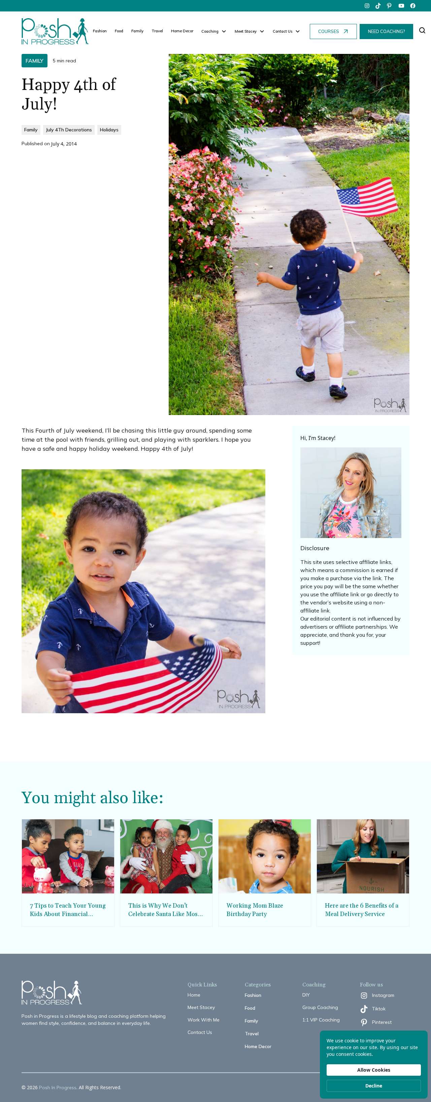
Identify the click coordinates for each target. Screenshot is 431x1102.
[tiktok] (378, 6)
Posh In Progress (57, 1087)
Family (137, 31)
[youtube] (401, 6)
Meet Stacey (201, 1007)
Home (194, 995)
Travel (157, 31)
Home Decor (182, 31)
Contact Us (200, 1032)
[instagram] (367, 6)
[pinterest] (390, 6)
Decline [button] (373, 1085)
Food (119, 31)
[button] (214, 31)
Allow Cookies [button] (373, 1070)
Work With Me (204, 1020)
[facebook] (413, 6)
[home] (55, 31)
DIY (306, 995)
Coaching (210, 31)
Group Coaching (320, 1007)
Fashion (100, 31)
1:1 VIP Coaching (321, 1020)
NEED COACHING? (386, 31)
